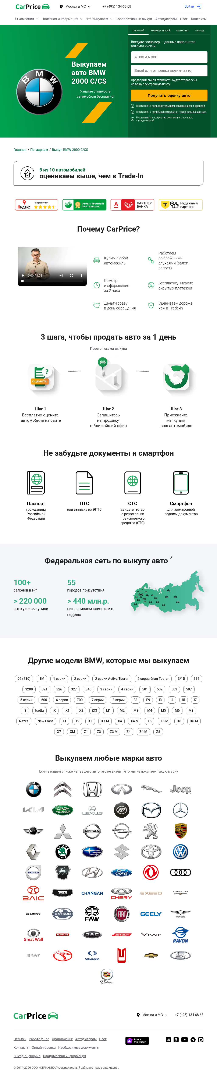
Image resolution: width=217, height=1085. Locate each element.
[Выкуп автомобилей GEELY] (152, 914)
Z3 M (114, 732)
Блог (103, 1039)
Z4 (129, 732)
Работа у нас (39, 1039)
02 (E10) (24, 679)
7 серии (98, 700)
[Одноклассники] (176, 1040)
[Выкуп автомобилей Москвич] (123, 955)
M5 (163, 710)
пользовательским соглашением (172, 105)
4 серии (127, 689)
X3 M (105, 721)
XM (72, 732)
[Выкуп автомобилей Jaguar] (152, 789)
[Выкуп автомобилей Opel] (123, 831)
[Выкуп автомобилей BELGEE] (64, 893)
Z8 (158, 732)
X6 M (194, 721)
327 (74, 689)
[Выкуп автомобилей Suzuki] (123, 852)
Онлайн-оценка (44, 1048)
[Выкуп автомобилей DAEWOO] (35, 914)
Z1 (86, 732)
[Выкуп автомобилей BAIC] (35, 893)
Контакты (21, 1048)
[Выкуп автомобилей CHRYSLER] (182, 893)
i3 (160, 700)
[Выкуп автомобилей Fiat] (123, 914)
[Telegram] (193, 1040)
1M (41, 679)
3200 (29, 689)
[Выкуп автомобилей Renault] (35, 852)
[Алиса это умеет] (137, 1044)
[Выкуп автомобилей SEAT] (35, 955)
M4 (149, 710)
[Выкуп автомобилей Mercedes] (182, 810)
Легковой (139, 30)
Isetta (39, 710)
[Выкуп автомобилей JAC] (94, 935)
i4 (172, 700)
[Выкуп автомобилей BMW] (35, 789)
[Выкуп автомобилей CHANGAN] (94, 893)
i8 (25, 710)
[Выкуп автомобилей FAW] (94, 914)
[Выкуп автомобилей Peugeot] (152, 831)
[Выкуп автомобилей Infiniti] (123, 789)
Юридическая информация (64, 1056)
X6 (179, 721)
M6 (177, 710)
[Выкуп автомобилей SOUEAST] (64, 955)
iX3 (94, 710)
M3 (136, 710)
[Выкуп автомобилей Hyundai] (94, 872)
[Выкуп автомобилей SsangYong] (94, 955)
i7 (195, 700)
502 (160, 689)
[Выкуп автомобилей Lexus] (94, 810)
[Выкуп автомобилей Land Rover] (64, 810)
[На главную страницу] (33, 6)
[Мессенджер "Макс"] (200, 1040)
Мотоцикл (182, 30)
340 (88, 689)
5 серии (26, 700)
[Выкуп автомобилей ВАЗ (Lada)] (182, 955)
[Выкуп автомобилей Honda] (94, 789)
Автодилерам (86, 1039)
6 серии (62, 700)
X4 (120, 721)
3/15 (181, 679)
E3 (135, 700)
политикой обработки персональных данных (179, 111)
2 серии (80, 679)
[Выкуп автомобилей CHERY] (123, 893)
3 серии (106, 689)
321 (44, 689)
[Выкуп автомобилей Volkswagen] (182, 852)
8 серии (119, 700)
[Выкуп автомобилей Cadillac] (108, 976)
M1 (108, 710)
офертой (200, 105)
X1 (64, 721)
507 (189, 689)
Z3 (99, 732)
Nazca (24, 721)
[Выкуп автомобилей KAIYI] (152, 935)
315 (196, 679)
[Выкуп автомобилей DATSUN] (64, 914)
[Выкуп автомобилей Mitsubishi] (64, 831)
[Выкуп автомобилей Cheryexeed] (152, 893)
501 (145, 689)
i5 (183, 700)
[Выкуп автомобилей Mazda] (152, 810)
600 (44, 700)
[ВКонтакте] (168, 1040)
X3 (90, 721)
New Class (45, 721)
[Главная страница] (29, 1015)
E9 (148, 700)
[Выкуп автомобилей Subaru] (94, 852)
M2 (122, 710)
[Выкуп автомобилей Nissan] (94, 831)
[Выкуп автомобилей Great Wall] (35, 935)
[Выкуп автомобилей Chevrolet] (152, 955)
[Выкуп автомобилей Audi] (182, 872)
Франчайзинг (62, 1039)
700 (80, 700)
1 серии (59, 679)
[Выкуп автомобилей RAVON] (182, 935)
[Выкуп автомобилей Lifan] (123, 810)
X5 (149, 721)
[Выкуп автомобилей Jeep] (182, 789)
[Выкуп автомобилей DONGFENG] (152, 872)
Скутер (199, 30)
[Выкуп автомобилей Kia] (35, 810)
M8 (191, 710)
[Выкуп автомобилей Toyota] (152, 852)
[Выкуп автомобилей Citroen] (64, 789)
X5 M (164, 721)
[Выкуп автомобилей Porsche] (182, 831)
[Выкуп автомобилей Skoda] (64, 852)
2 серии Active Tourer (112, 679)
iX (54, 710)
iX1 (67, 710)
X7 (59, 732)
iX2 (80, 710)
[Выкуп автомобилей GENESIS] (182, 914)
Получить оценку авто (169, 95)
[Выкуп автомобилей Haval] (64, 935)
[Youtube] (184, 1040)
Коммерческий (160, 30)
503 (174, 689)
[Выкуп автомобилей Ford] (123, 872)
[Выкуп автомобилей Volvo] (35, 872)
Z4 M (143, 732)
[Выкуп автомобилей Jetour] (123, 935)
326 (59, 689)
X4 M (135, 721)
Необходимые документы (78, 1048)
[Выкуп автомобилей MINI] (35, 831)
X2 (77, 721)
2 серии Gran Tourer (153, 679)
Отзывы (20, 1039)
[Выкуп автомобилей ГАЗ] (64, 872)
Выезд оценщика (27, 1056)
